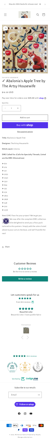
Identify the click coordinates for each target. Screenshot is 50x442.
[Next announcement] (45, 4)
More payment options (25, 131)
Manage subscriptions (25, 437)
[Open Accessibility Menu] (6, 221)
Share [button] (7, 247)
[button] (5, 15)
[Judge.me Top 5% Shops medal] (38, 367)
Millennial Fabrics (21, 434)
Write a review (25, 279)
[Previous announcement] (5, 4)
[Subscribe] (39, 395)
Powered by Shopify (34, 434)
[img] (25, 298)
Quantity (5, 103)
